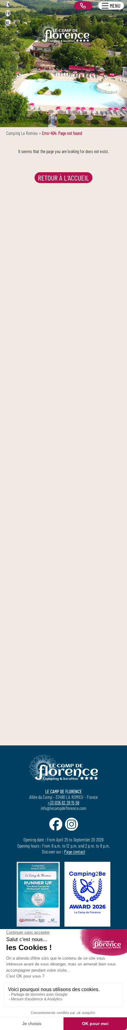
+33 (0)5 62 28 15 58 (63, 802)
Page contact (74, 851)
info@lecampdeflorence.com (64, 808)
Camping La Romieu (22, 133)
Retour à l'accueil (63, 177)
